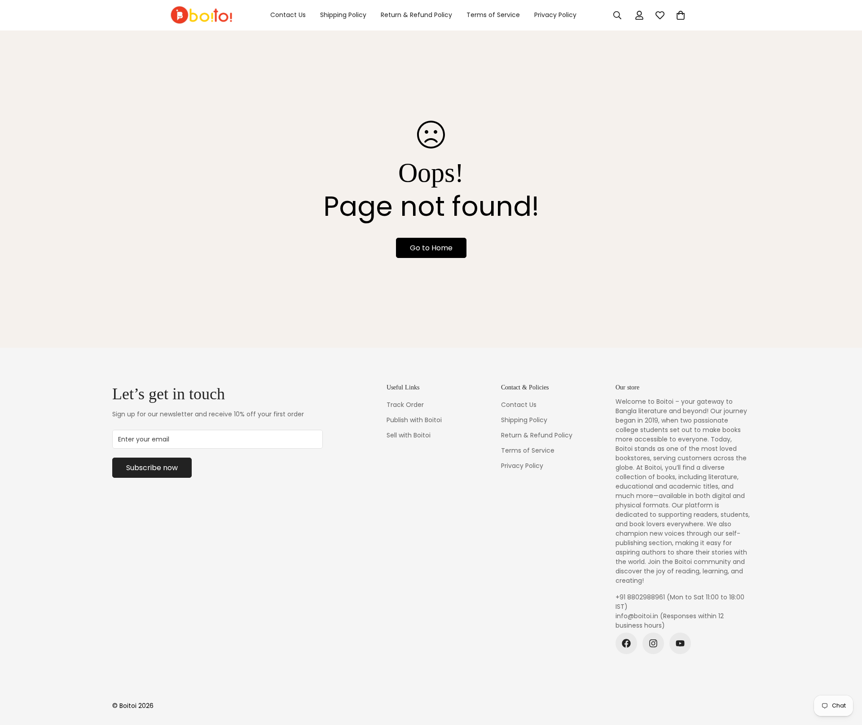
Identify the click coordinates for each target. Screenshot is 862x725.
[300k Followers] (626, 643)
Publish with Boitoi (414, 419)
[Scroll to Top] (844, 676)
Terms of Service (493, 14)
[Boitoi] (200, 15)
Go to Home (431, 248)
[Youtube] (680, 643)
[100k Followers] (653, 643)
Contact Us (288, 14)
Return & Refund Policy (416, 14)
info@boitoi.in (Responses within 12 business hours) (670, 620)
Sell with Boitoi (409, 435)
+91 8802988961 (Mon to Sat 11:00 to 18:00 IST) (680, 602)
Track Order (405, 404)
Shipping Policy (343, 14)
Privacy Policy (555, 14)
